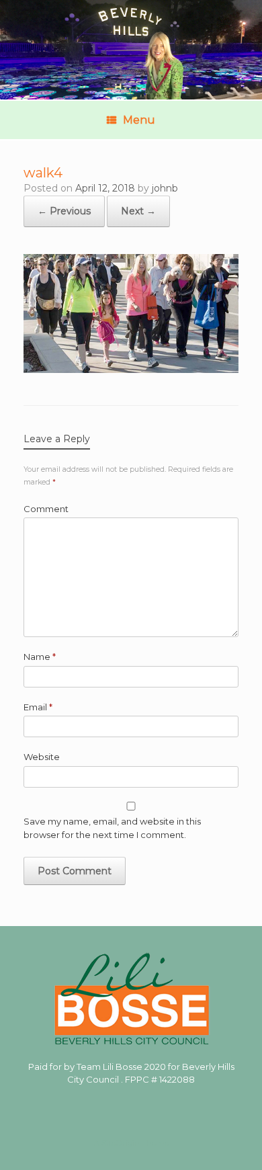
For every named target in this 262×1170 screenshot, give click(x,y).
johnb (165, 188)
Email (38, 707)
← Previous (64, 211)
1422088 (177, 1079)
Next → (138, 211)
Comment (46, 508)
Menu (139, 120)
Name (40, 656)
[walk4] (131, 369)
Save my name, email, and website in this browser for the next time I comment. (112, 828)
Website (42, 756)
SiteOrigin (120, 1143)
